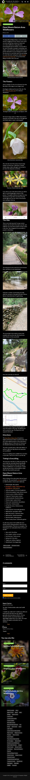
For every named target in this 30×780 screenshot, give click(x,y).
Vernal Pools (19, 761)
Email (4, 588)
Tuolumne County (11, 761)
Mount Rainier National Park (13, 739)
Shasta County (10, 755)
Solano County (18, 755)
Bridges (8, 714)
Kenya (8, 726)
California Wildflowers (8, 24)
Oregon (20, 745)
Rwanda (9, 751)
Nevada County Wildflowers (13, 743)
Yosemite (14, 765)
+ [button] (4, 378)
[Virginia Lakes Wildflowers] (15, 673)
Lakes (20, 726)
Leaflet (14, 411)
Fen (20, 724)
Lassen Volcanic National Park (13, 730)
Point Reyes (9, 749)
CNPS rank (15, 488)
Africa (17, 710)
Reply (8, 624)
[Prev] (6, 217)
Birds (20, 712)
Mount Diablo (10, 736)
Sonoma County (11, 757)
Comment (5, 566)
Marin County (10, 732)
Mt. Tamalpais (10, 741)
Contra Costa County (11, 718)
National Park (18, 741)
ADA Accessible (6, 545)
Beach (16, 712)
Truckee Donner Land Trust (13, 759)
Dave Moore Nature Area (11, 438)
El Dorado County (15, 545)
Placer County (10, 747)
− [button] (4, 381)
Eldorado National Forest (12, 724)
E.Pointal (21, 425)
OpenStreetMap (19, 411)
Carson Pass (10, 716)
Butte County (15, 714)
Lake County (14, 726)
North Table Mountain (12, 745)
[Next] (24, 217)
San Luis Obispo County (12, 753)
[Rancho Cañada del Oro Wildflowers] (15, 695)
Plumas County (18, 747)
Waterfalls (16, 763)
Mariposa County (18, 732)
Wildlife (9, 765)
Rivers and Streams (7, 547)
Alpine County (10, 712)
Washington (9, 763)
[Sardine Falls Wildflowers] (15, 651)
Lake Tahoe (9, 728)
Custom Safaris (10, 720)
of (15, 217)
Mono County (16, 734)
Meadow (9, 734)
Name (4, 583)
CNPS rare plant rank (11, 90)
